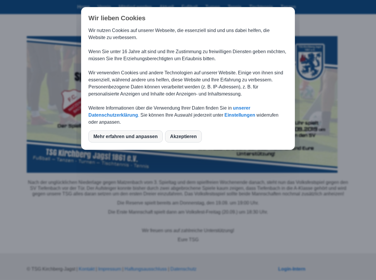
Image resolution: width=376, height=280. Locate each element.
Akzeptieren (183, 136)
